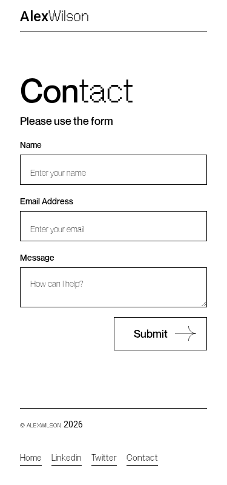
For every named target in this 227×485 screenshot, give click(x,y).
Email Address (46, 201)
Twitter (104, 458)
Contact (142, 458)
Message (37, 257)
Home (31, 458)
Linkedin (66, 458)
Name (31, 144)
